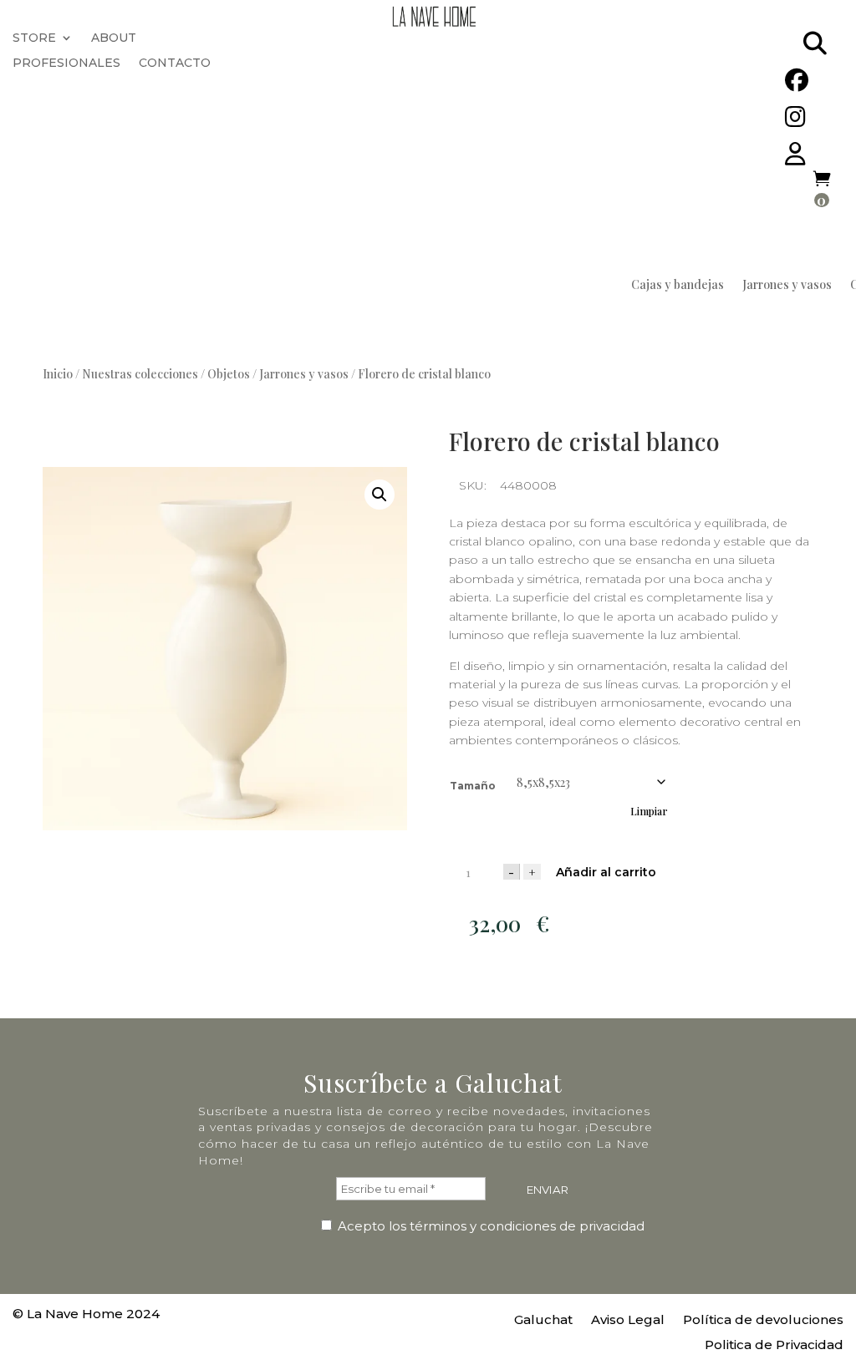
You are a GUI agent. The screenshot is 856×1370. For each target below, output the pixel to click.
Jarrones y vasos (787, 285)
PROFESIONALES (66, 63)
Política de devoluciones (763, 1320)
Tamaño (473, 785)
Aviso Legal (628, 1320)
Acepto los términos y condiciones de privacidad (489, 1226)
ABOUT (113, 38)
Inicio (58, 374)
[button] (379, 495)
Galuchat (543, 1320)
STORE (34, 38)
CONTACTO (175, 63)
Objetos (228, 374)
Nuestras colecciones (140, 374)
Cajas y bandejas (677, 285)
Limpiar (649, 811)
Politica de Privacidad (774, 1345)
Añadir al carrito (606, 872)
